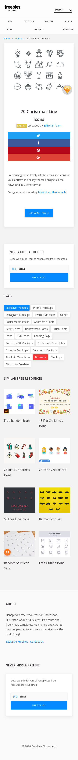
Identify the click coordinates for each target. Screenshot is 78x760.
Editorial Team (52, 125)
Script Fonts (13, 329)
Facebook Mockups (45, 350)
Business (68, 29)
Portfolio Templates (18, 357)
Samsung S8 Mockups (19, 343)
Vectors (29, 21)
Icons (9, 336)
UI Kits (64, 315)
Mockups (56, 357)
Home (7, 38)
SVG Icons (23, 336)
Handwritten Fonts (36, 329)
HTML (10, 29)
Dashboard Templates (51, 343)
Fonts (68, 21)
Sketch (49, 21)
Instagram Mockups (18, 315)
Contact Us (37, 641)
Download (39, 213)
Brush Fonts (59, 329)
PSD (10, 21)
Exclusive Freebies (17, 307)
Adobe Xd (39, 29)
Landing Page (42, 336)
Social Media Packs (17, 322)
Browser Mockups (17, 350)
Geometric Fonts (44, 322)
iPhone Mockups (43, 307)
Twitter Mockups (45, 315)
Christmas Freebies (17, 364)
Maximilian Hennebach (52, 192)
